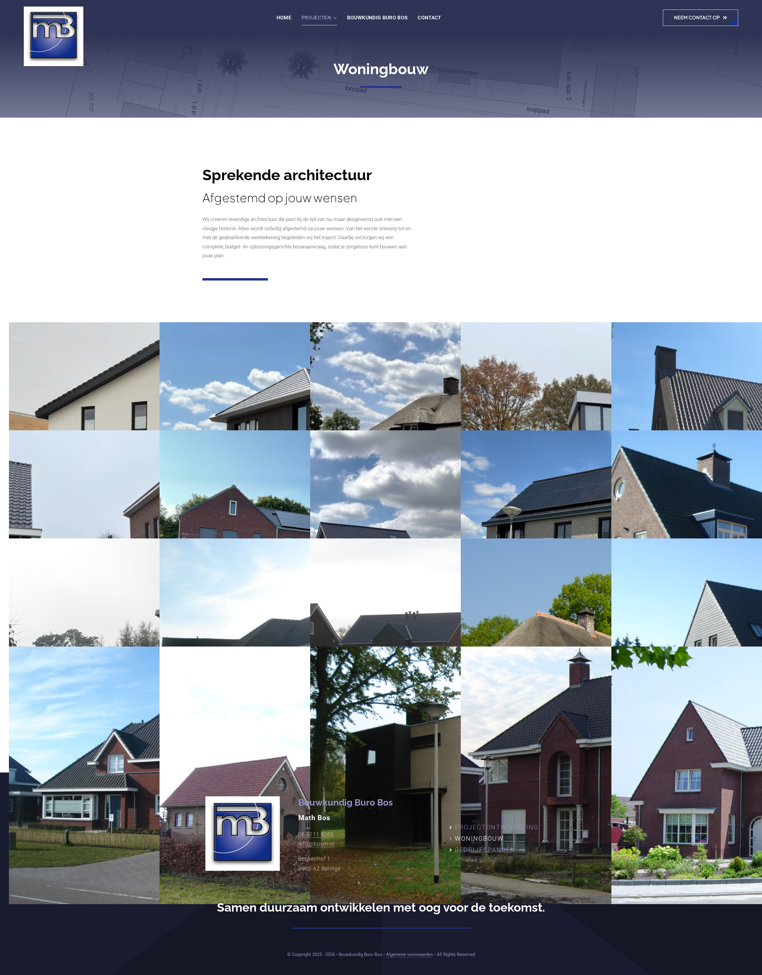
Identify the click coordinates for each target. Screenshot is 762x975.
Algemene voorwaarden (409, 954)
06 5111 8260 (316, 834)
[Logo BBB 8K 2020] (53, 9)
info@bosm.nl (316, 844)
